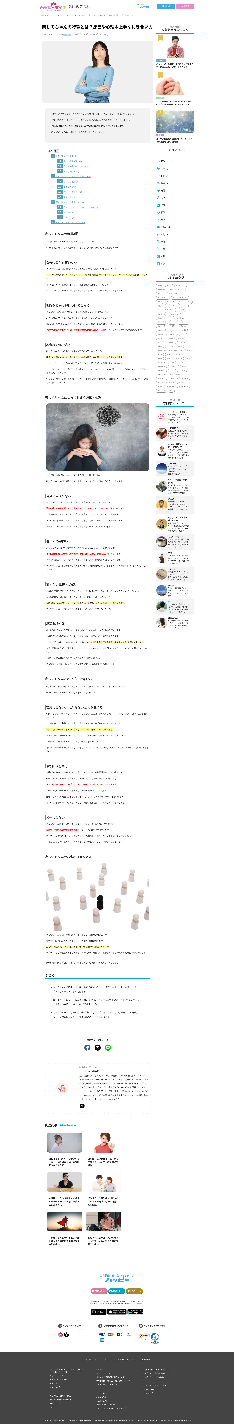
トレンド (165, 175)
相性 (172, 370)
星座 (160, 358)
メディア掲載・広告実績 (105, 1405)
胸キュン (162, 378)
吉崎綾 (170, 338)
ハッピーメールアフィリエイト (154, 1386)
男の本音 (174, 366)
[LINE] (108, 1048)
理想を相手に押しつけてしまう (74, 166)
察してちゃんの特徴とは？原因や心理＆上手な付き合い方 (111, 15)
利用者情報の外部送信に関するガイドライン (113, 1381)
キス (160, 302)
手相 (169, 354)
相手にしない (66, 217)
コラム (164, 168)
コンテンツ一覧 (149, 1389)
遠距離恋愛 (184, 386)
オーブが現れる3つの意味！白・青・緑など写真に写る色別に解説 (174, 140)
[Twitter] (98, 1048)
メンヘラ (162, 326)
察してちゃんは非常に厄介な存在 (68, 222)
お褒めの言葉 (101, 1401)
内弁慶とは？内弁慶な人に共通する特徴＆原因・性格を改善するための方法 (64, 1201)
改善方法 (181, 354)
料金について (55, 1383)
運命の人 (171, 386)
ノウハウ (162, 314)
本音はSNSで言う (68, 171)
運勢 (160, 386)
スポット (162, 306)
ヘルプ (52, 1407)
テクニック (175, 306)
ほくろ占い (162, 294)
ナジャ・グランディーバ (167, 310)
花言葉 (161, 382)
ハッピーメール (176, 314)
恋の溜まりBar (177, 350)
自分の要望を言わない (70, 161)
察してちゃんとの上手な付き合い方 (69, 202)
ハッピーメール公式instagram (154, 1373)
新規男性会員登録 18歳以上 (60, 1400)
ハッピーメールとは (57, 1376)
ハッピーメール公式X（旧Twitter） (156, 1370)
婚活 (163, 197)
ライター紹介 (145, 1359)
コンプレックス (186, 302)
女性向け (183, 342)
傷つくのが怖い (67, 186)
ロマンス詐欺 (163, 330)
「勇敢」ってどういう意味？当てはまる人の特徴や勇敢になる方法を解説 (64, 1241)
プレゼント (162, 322)
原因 (76, 34)
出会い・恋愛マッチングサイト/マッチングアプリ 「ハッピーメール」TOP (69, 1371)
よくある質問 (55, 1387)
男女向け (104, 34)
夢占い (181, 338)
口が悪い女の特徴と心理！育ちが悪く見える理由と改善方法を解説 (103, 1162)
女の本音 (171, 342)
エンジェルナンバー (180, 298)
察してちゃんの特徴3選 (64, 156)
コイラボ (171, 302)
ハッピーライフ (72, 15)
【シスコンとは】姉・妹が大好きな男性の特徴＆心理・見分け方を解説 (103, 1201)
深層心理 (94, 34)
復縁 (180, 346)
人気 (175, 330)
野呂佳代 (162, 391)
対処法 (85, 34)
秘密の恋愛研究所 (165, 374)
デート (187, 306)
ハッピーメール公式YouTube (153, 1377)
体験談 (186, 330)
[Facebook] (87, 1048)
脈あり (173, 378)
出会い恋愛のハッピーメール (51, 15)
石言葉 (183, 370)
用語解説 (162, 366)
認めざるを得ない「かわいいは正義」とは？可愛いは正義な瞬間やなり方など (64, 1162)
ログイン (135, 1291)
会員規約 (99, 1370)
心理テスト (162, 350)
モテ (172, 326)
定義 (163, 205)
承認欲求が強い (67, 197)
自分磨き (185, 378)
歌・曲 (180, 358)
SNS (170, 285)
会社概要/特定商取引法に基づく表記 (110, 1377)
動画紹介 (173, 334)
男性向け (162, 370)
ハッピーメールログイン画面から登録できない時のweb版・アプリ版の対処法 (174, 65)
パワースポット (164, 318)
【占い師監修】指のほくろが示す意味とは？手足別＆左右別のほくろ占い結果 (173, 103)
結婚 (178, 374)
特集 (163, 249)
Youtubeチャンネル (177, 290)
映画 (169, 358)
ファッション (180, 318)
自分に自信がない (68, 181)
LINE (160, 285)
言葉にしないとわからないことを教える (78, 207)
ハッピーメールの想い (58, 1380)
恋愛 (163, 212)
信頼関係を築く (67, 212)
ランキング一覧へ (175, 150)
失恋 (163, 190)
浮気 (189, 358)
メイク (175, 322)
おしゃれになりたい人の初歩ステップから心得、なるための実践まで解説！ (103, 1241)
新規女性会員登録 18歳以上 (60, 1396)
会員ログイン (55, 1403)
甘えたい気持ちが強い (70, 191)
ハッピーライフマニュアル (124, 1359)
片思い (164, 234)
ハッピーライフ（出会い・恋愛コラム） (111, 1408)
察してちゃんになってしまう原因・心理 (71, 176)
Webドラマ (181, 285)
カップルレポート (103, 1393)
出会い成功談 (101, 1397)
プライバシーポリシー (104, 1373)
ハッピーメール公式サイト (109, 1099)
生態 (182, 362)
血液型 (172, 382)
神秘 (160, 135)
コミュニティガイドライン (106, 1385)
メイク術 (186, 322)
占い (183, 334)
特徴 (83, 15)
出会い (161, 60)
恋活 (163, 219)
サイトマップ (148, 1393)
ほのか (175, 294)
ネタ (182, 310)
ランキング (184, 326)
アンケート (167, 161)
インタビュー (163, 298)
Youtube (162, 290)
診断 (160, 98)
